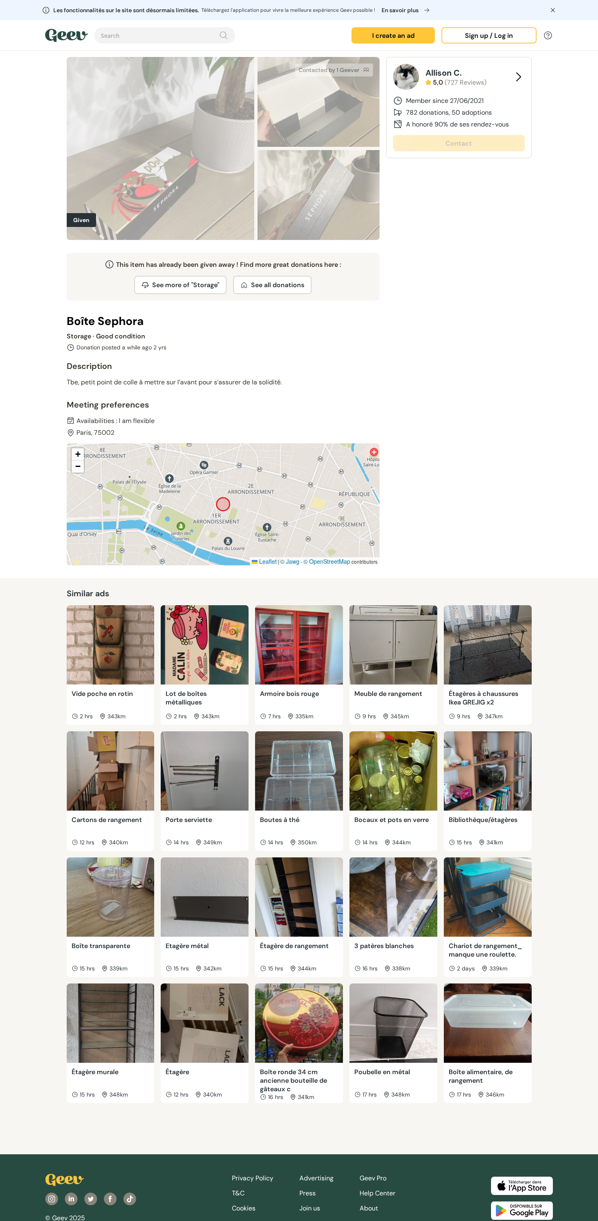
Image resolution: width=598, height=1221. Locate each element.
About (369, 1208)
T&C (238, 1193)
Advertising (316, 1178)
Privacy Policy (252, 1178)
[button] (78, 454)
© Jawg (289, 561)
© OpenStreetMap (326, 561)
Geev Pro (373, 1178)
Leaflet (267, 561)
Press (307, 1193)
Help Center (377, 1193)
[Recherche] (224, 35)
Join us (309, 1208)
